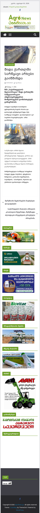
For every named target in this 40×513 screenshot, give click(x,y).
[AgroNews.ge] (4, 34)
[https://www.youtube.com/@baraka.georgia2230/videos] (18, 253)
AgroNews (18, 83)
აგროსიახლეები (9, 64)
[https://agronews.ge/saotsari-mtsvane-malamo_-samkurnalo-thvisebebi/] (18, 354)
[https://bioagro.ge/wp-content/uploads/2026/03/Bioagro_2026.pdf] (18, 233)
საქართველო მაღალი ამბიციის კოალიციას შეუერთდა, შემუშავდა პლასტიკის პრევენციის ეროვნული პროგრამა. (20, 213)
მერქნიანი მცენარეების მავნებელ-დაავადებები (20, 202)
